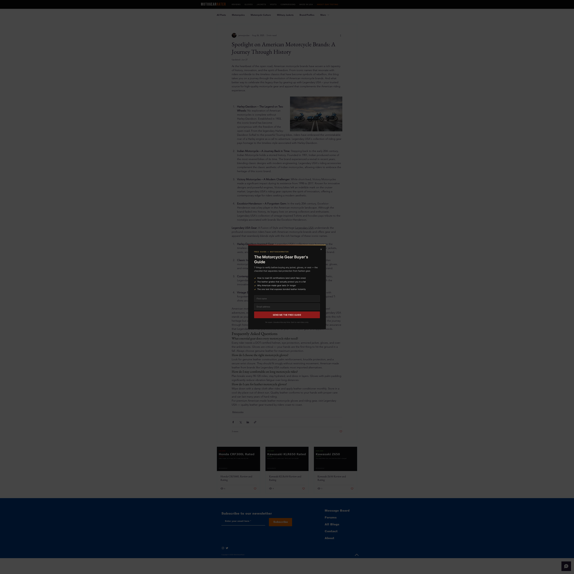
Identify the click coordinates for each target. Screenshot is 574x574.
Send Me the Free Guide (287, 315)
